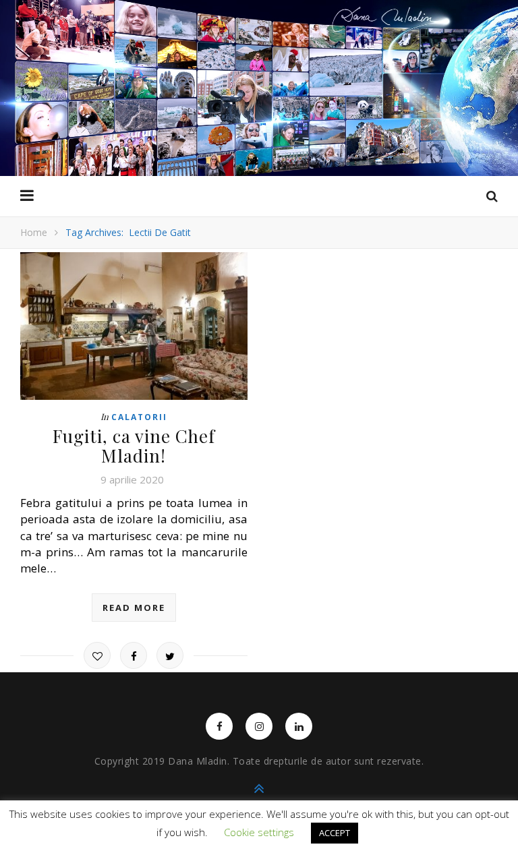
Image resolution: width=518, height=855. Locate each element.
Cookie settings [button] (259, 832)
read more (134, 607)
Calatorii (139, 417)
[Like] (97, 655)
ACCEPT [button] (334, 833)
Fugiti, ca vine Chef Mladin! (134, 445)
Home (33, 232)
